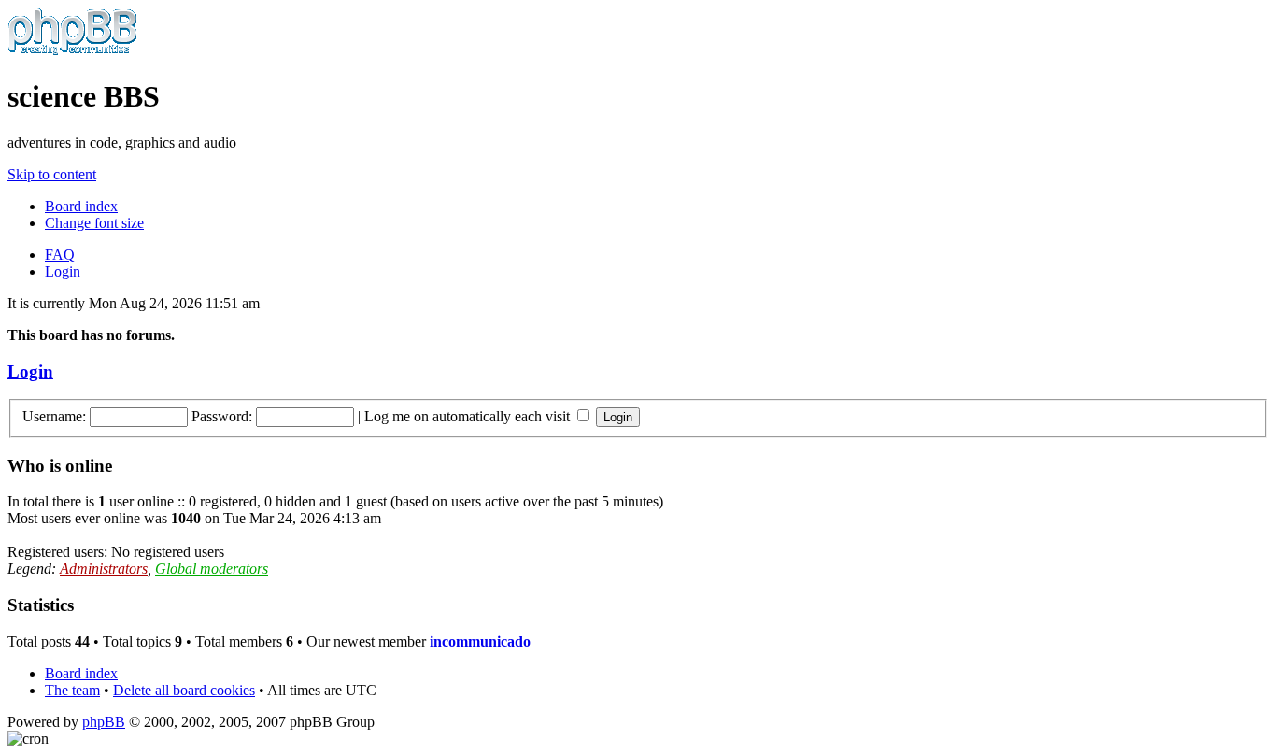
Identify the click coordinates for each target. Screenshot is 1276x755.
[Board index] (72, 51)
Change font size (94, 223)
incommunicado (480, 641)
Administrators (104, 569)
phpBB (103, 722)
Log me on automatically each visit (469, 416)
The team (72, 690)
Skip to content (51, 174)
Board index (81, 206)
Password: (221, 416)
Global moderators (211, 569)
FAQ (60, 255)
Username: (54, 416)
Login (62, 271)
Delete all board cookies (184, 690)
